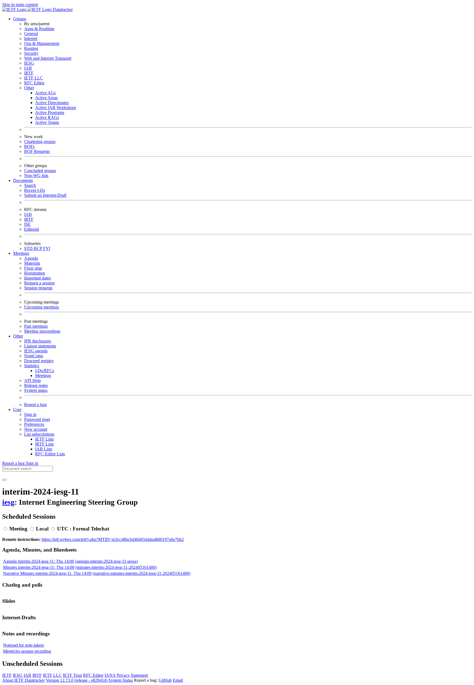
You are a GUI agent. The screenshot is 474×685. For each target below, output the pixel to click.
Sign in (30, 414)
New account (35, 429)
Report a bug (35, 404)
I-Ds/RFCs (44, 370)
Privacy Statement (132, 675)
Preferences (34, 424)
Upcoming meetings (41, 307)
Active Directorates (52, 102)
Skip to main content (20, 4)
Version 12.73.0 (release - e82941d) (77, 680)
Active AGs (45, 92)
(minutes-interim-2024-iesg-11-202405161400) (116, 567)
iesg (8, 502)
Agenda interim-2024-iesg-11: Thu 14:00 (38, 561)
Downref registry (39, 360)
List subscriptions (39, 434)
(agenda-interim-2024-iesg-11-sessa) (106, 561)
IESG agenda (35, 351)
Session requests (38, 288)
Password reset (37, 419)
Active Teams (47, 122)
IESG (29, 63)
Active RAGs (47, 117)
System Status (121, 680)
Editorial (31, 229)
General (31, 33)
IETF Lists (44, 439)
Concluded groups (40, 170)
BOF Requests (37, 151)
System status (35, 390)
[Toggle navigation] (4, 480)
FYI (46, 248)
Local (42, 529)
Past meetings (36, 326)
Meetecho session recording (27, 651)
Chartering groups (39, 141)
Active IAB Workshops (55, 107)
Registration (34, 273)
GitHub (165, 680)
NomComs (33, 355)
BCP (38, 248)
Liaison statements (40, 346)
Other (29, 87)
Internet (30, 38)
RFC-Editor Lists (50, 454)
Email (178, 680)
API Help (32, 380)
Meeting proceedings (42, 331)
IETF (7, 675)
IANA (110, 675)
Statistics (31, 365)
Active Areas (46, 97)
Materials (32, 263)
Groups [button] (19, 18)
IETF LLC (33, 78)
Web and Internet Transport (47, 58)
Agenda (31, 258)
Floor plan (33, 268)
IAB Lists (43, 449)
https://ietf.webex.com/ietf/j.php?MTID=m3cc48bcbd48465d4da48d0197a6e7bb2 (113, 539)
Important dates (37, 278)
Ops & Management (41, 43)
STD (29, 248)
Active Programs (49, 112)
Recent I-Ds (34, 190)
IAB (28, 68)
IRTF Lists (44, 444)
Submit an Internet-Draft (45, 195)
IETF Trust (72, 675)
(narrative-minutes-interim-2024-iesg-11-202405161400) (141, 573)
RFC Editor (34, 83)
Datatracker (62, 9)
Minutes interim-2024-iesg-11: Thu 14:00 (38, 567)
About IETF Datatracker (23, 680)
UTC (62, 529)
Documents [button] (23, 180)
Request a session (39, 283)
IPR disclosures (37, 341)
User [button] (17, 409)
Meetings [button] (21, 253)
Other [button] (18, 336)
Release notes (36, 385)
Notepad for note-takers (23, 645)
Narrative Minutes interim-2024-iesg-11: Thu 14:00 (47, 573)
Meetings (43, 375)
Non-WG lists (36, 175)
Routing (31, 48)
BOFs (29, 146)
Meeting (18, 529)
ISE (27, 224)
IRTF (28, 73)
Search (30, 185)
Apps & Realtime (39, 28)
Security (31, 53)
